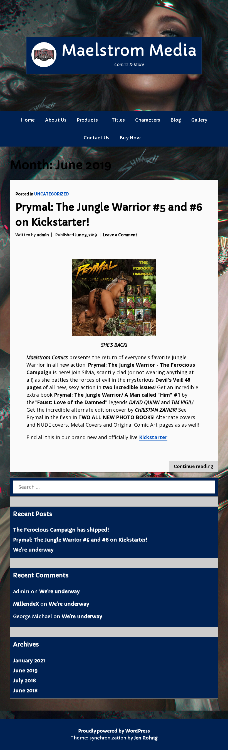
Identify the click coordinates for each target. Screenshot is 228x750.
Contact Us (96, 137)
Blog (175, 120)
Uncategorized (51, 194)
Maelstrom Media (129, 50)
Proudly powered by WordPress (114, 731)
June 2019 (25, 670)
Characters (147, 120)
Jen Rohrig (146, 738)
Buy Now (130, 137)
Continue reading (196, 467)
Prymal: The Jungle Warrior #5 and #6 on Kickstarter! (80, 540)
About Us (55, 120)
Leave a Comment (120, 235)
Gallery (199, 120)
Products (87, 120)
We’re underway (33, 550)
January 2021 (29, 660)
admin (43, 235)
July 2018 (24, 680)
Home (28, 120)
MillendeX (26, 604)
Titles (118, 120)
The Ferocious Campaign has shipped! (61, 530)
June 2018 (25, 690)
